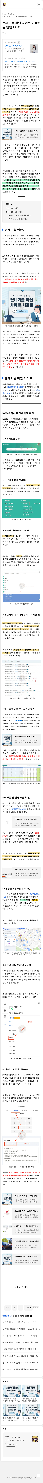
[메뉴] (38, 4)
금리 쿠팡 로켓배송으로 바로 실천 (20, 61)
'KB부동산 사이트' (18, 809)
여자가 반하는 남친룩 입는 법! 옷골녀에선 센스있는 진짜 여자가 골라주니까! (14, 50)
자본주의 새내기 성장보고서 (14, 1440)
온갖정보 (7, 1316)
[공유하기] (14, 1308)
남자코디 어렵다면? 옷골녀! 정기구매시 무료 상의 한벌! (15, 46)
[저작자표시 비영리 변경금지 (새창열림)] (36, 1307)
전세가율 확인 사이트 (14, 212)
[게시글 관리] (20, 1308)
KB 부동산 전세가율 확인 (18, 219)
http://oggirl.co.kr (10, 42)
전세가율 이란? (12, 208)
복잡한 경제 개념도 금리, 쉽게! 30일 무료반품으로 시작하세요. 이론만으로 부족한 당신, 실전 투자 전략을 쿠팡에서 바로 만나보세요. (21, 65)
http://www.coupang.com (13, 58)
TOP (38, 1475)
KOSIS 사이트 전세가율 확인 (19, 215)
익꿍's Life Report (13, 1437)
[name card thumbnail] (35, 1439)
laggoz (33, 1478)
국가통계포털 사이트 (16, 387)
